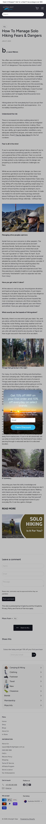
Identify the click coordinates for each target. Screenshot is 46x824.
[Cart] (37, 8)
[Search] (42, 14)
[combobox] (23, 14)
